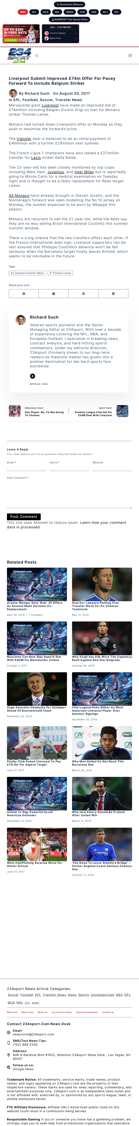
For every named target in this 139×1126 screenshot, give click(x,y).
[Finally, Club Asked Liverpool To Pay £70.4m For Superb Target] (37, 743)
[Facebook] (24, 293)
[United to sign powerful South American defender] (37, 793)
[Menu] (130, 55)
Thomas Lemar (60, 273)
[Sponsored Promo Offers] (21, 33)
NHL (57, 12)
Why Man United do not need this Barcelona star (98, 763)
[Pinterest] (83, 293)
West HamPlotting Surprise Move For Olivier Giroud (34, 864)
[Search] (36, 55)
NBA (22, 12)
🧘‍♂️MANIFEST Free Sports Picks (69, 19)
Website (98, 462)
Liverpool (50, 105)
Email (11, 462)
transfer (24, 139)
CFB (82, 12)
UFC (27, 1002)
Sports (83, 995)
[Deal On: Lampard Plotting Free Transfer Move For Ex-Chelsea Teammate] (102, 584)
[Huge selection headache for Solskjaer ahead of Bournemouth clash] (37, 689)
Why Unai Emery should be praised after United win (98, 813)
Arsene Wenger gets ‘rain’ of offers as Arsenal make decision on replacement (35, 606)
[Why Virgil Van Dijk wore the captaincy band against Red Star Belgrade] (102, 638)
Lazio (36, 157)
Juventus (55, 172)
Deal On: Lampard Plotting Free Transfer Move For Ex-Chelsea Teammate (95, 606)
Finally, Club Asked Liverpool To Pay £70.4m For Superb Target (34, 763)
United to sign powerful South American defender (30, 813)
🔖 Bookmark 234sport (69, 4)
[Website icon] (32, 376)
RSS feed (12, 1012)
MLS (105, 12)
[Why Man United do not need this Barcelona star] (102, 743)
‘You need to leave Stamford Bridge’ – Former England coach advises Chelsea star (102, 866)
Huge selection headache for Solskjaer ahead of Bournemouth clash (36, 709)
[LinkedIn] (113, 293)
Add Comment (17, 477)
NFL (34, 12)
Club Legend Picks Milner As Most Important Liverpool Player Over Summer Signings (97, 710)
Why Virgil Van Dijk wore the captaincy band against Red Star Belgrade (102, 658)
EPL (116, 12)
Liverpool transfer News (27, 273)
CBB (93, 12)
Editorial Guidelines (87, 1012)
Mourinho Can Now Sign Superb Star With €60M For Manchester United (34, 658)
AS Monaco (19, 195)
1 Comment (36, 614)
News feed (27, 1012)
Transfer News (68, 100)
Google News (23, 1069)
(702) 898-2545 (25, 1044)
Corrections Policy (62, 1012)
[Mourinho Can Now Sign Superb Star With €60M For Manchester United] (37, 638)
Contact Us (108, 1012)
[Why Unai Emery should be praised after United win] (102, 793)
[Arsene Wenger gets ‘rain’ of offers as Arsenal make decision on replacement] (37, 584)
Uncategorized (102, 995)
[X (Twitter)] (54, 293)
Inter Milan (84, 172)
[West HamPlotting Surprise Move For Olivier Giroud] (37, 844)
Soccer (46, 100)
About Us (42, 1012)
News (72, 995)
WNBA (69, 12)
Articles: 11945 (39, 384)
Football (30, 100)
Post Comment (23, 516)
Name (55, 462)
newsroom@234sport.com (33, 1034)
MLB (45, 12)
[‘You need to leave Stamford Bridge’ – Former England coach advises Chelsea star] (102, 844)
